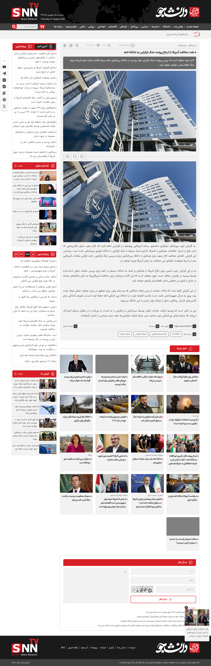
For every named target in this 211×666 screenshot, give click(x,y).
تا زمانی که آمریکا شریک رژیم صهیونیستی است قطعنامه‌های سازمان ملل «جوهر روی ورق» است (112, 503)
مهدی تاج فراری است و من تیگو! (25, 211)
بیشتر (18, 165)
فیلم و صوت (70, 27)
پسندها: (152, 326)
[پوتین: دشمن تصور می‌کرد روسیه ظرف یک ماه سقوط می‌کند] (76, 364)
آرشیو (111, 648)
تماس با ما (121, 648)
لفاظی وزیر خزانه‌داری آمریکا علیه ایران (37, 355)
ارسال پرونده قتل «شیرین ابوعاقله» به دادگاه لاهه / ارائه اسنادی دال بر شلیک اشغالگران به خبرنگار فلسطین (183, 460)
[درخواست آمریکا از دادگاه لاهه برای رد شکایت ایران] (182, 483)
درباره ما (132, 648)
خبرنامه (103, 648)
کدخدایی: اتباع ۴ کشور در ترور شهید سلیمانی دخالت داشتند (112, 458)
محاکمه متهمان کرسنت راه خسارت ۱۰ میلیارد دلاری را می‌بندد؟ (183, 541)
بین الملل (181, 45)
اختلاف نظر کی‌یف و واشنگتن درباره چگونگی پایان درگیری (76, 419)
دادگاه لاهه (176, 334)
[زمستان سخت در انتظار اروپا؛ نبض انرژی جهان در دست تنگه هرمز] (47, 449)
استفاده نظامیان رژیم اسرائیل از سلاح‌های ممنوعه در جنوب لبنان (35, 134)
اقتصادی (113, 27)
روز (33, 254)
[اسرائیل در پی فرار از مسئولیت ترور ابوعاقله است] (76, 443)
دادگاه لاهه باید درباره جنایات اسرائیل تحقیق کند (147, 461)
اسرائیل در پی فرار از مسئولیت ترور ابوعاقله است (77, 461)
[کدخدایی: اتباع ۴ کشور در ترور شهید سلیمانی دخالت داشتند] (111, 443)
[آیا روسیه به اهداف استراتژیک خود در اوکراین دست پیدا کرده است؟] (182, 404)
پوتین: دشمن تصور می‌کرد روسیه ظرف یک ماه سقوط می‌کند (77, 379)
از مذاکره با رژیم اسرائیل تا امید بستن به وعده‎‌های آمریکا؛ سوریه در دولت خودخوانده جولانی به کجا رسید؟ (34, 88)
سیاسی (144, 27)
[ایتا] (4, 93)
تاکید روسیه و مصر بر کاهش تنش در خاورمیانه (37, 144)
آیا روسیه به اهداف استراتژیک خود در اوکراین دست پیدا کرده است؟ (183, 422)
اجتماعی (101, 27)
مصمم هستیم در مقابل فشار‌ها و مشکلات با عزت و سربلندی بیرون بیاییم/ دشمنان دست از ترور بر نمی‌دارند (25, 176)
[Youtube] (4, 67)
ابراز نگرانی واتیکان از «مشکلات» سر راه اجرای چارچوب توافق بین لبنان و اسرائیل (34, 289)
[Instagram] (4, 80)
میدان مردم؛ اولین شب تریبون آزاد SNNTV (25, 200)
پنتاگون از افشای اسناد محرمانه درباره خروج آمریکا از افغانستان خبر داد (34, 154)
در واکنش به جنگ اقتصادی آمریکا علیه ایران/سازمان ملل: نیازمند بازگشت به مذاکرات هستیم (36, 325)
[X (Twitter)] (4, 106)
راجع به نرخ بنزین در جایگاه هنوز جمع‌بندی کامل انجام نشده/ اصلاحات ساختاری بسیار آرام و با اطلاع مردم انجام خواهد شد (25, 189)
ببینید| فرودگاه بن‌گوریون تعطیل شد (37, 261)
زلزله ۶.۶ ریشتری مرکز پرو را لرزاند (39, 361)
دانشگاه (166, 27)
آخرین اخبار (42, 46)
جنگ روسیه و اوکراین (159, 334)
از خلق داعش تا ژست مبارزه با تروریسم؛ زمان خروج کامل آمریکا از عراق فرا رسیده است (24, 423)
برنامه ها (58, 27)
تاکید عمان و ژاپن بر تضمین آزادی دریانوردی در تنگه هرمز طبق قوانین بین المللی (34, 279)
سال (16, 254)
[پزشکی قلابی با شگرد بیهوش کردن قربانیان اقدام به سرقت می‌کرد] (47, 227)
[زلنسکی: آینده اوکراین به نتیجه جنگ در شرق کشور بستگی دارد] (147, 404)
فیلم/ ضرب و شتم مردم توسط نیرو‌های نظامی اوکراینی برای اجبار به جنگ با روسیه (112, 380)
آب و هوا (84, 648)
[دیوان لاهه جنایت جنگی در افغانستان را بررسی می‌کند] (147, 364)
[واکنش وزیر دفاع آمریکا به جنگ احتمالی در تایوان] (182, 364)
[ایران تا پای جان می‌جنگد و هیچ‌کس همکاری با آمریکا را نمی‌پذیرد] (47, 240)
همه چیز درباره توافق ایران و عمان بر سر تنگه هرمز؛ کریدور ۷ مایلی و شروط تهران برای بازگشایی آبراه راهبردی (24, 397)
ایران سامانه (15, 662)
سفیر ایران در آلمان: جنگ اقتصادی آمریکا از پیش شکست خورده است (34, 100)
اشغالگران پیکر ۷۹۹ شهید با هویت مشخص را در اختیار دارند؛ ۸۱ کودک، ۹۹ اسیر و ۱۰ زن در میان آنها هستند (34, 112)
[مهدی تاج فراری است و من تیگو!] (47, 215)
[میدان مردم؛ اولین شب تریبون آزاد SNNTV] (47, 202)
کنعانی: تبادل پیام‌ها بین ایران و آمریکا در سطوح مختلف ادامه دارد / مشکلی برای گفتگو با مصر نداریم (147, 503)
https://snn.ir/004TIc (183, 326)
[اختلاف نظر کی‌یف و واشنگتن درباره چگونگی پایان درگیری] (76, 404)
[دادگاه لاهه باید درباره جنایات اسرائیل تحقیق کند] (147, 443)
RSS (63, 648)
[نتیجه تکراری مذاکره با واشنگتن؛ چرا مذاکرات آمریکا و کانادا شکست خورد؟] (47, 436)
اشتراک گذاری (68, 326)
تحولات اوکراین (140, 334)
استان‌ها (155, 27)
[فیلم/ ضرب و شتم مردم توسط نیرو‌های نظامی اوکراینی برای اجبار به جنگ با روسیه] (111, 364)
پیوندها (94, 648)
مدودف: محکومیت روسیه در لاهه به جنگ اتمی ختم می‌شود (76, 498)
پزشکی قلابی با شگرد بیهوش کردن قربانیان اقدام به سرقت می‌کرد (26, 227)
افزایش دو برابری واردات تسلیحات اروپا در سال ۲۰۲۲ (113, 419)
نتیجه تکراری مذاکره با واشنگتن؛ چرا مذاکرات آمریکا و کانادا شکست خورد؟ (24, 436)
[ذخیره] (71, 45)
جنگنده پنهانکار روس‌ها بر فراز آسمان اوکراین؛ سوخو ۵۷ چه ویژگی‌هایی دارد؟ (26, 410)
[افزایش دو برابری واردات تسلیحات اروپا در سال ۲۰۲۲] (111, 404)
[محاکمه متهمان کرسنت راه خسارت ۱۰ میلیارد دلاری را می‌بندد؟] (182, 526)
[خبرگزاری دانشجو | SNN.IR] (177, 12)
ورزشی (91, 27)
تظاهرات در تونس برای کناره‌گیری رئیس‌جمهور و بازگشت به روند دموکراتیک (34, 347)
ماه (22, 254)
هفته (27, 254)
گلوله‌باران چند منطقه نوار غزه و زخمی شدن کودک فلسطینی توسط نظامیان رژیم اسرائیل (34, 124)
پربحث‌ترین (21, 46)
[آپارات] (4, 100)
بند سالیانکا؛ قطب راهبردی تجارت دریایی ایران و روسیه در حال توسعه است (36, 337)
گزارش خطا (164, 326)
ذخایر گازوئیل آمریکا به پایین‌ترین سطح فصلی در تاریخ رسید (166, 34)
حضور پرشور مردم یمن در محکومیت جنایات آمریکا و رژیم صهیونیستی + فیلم (34, 269)
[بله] (4, 86)
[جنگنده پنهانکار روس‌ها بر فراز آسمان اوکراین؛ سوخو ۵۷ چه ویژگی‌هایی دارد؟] (47, 410)
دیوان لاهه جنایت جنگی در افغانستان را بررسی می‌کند (147, 379)
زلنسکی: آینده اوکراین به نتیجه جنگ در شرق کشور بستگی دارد (147, 419)
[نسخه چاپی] (64, 45)
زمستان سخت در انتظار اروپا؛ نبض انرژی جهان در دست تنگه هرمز (24, 447)
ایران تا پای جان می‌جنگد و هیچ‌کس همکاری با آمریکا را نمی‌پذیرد (27, 240)
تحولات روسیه (125, 334)
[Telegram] (4, 73)
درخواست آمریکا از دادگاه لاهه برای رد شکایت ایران (182, 498)
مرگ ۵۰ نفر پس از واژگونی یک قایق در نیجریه (37, 299)
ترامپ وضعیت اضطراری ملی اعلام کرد (37, 78)
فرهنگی (123, 27)
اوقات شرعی (73, 648)
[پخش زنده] (42, 26)
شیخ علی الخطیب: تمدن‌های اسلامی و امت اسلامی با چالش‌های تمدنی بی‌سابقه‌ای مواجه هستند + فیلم (34, 58)
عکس (82, 27)
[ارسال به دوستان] (77, 45)
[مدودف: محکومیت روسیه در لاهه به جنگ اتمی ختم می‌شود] (76, 483)
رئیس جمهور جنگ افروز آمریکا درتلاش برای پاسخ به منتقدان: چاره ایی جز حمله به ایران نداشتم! (34, 311)
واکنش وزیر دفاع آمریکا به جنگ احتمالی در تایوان (185, 379)
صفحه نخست (192, 27)
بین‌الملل (134, 27)
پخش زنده (178, 27)
